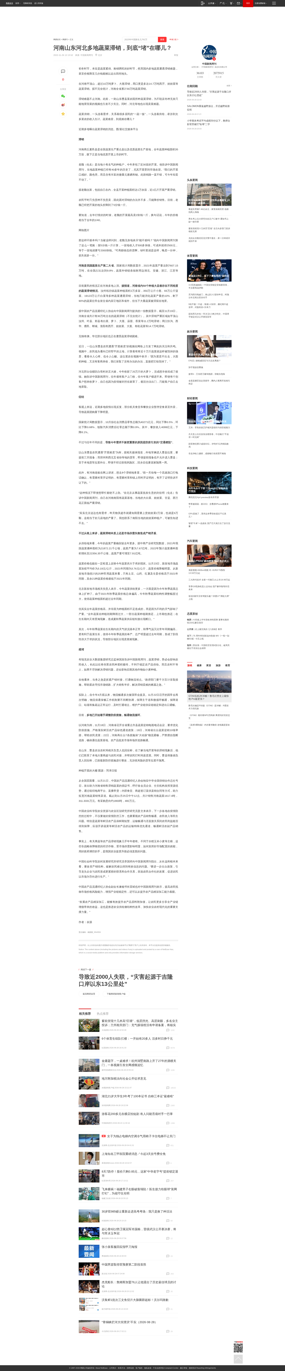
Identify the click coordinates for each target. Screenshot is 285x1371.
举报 (176, 55)
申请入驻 (173, 39)
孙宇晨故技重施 (196, 367)
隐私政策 (147, 1368)
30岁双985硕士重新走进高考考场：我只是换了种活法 (137, 1211)
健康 (199, 665)
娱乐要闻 (192, 331)
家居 (208, 665)
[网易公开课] (212, 3)
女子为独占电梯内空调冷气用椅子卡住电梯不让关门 (141, 1136)
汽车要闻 (192, 540)
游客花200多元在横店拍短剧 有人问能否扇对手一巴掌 (137, 1114)
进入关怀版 (38, 3)
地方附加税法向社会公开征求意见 (124, 1078)
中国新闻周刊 (86, 55)
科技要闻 (192, 468)
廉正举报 (183, 1368)
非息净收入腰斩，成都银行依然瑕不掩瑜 (207, 453)
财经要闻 (192, 398)
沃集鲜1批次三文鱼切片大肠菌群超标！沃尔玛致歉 (135, 1299)
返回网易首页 (89, 994)
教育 (227, 665)
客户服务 (139, 1368)
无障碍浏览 (27, 3)
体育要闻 (192, 255)
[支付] (231, 3)
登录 (248, 3)
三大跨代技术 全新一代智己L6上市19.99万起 (209, 580)
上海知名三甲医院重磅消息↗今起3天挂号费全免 (134, 1153)
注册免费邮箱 (260, 3)
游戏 (189, 665)
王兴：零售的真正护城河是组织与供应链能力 (209, 427)
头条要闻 (192, 180)
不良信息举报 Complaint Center (165, 1368)
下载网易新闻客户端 (116, 994)
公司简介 (112, 1368)
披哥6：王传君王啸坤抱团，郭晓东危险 (207, 374)
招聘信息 (130, 1368)
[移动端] (203, 3)
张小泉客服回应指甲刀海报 (119, 1246)
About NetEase (101, 1368)
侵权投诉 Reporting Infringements (202, 1368)
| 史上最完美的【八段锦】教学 (204, 629)
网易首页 (9, 3)
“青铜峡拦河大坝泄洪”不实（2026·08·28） (129, 1322)
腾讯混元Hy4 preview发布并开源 (204, 497)
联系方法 (121, 1368)
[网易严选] (222, 3)
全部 (228, 86)
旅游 (218, 665)
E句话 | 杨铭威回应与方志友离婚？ (205, 360)
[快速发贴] (63, 71)
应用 (17, 3)
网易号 (65, 39)
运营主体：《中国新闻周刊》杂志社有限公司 (209, 67)
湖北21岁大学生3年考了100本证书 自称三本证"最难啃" (138, 1096)
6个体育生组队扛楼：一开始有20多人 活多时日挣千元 (137, 1038)
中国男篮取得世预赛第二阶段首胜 (124, 1264)
